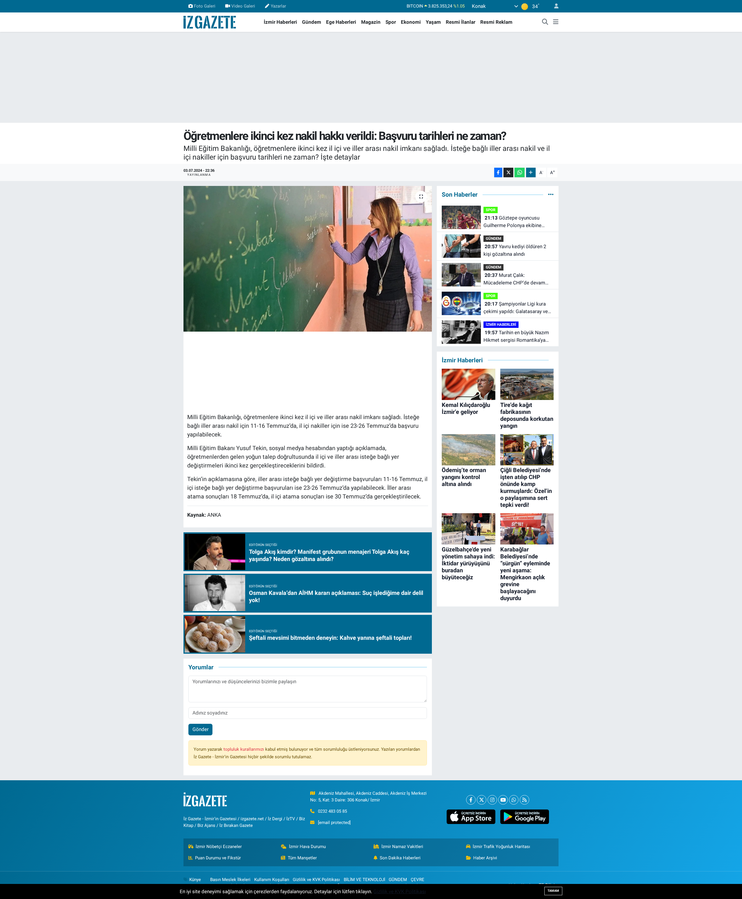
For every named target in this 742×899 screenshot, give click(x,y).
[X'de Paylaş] (508, 172)
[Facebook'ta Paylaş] (498, 172)
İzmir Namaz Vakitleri (402, 846)
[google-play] (524, 817)
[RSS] (524, 800)
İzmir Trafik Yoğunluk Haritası (501, 846)
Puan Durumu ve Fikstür (218, 857)
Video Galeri (243, 6)
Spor (390, 22)
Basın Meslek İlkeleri (230, 879)
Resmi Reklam (496, 22)
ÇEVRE (417, 879)
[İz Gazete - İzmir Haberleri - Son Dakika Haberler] (210, 22)
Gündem (311, 22)
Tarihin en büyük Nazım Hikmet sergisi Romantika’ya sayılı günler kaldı (516, 337)
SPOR (490, 210)
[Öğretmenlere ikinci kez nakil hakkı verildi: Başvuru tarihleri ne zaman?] (307, 258)
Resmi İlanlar (460, 22)
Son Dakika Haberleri (400, 857)
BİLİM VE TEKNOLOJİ (364, 879)
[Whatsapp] (514, 800)
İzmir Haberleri (280, 22)
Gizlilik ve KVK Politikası (316, 879)
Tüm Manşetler (302, 857)
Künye (195, 879)
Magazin (371, 22)
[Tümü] (551, 194)
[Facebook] (471, 800)
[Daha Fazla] (531, 172)
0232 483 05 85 (332, 811)
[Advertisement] (371, 77)
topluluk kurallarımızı (244, 749)
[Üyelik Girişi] (554, 6)
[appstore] (471, 817)
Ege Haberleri (341, 22)
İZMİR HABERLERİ (501, 324)
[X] (481, 800)
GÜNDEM (493, 238)
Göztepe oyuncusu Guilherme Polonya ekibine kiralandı (512, 222)
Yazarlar (278, 6)
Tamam (553, 891)
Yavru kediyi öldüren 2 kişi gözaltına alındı (514, 250)
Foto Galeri (204, 6)
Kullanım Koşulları (271, 879)
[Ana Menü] (556, 22)
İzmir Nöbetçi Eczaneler (219, 846)
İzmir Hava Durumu (307, 846)
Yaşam (433, 22)
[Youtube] (503, 800)
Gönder (200, 729)
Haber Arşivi (485, 857)
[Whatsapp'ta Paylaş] (519, 172)
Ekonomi (411, 22)
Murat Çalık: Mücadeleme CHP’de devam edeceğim (514, 279)
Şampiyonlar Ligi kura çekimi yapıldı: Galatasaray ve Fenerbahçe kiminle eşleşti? (515, 308)
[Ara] (545, 22)
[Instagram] (492, 800)
